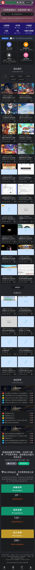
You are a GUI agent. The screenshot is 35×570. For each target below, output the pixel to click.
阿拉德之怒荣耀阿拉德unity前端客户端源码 (17, 440)
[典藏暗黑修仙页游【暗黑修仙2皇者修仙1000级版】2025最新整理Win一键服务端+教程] (9, 249)
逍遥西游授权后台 (10, 418)
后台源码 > (18, 408)
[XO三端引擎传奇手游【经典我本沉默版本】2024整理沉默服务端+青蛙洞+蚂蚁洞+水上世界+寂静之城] (26, 249)
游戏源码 (12, 76)
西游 (19, 18)
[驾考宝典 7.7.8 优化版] (26, 321)
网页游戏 (27, 156)
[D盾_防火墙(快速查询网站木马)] (9, 321)
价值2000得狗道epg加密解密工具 (26, 279)
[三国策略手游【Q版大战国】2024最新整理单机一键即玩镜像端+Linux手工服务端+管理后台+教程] (9, 269)
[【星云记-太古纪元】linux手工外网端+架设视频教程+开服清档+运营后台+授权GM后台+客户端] (26, 108)
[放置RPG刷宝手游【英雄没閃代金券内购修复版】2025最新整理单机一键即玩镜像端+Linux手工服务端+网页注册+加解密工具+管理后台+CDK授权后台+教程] (9, 128)
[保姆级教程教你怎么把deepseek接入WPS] (9, 189)
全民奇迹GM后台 (9, 413)
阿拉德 (23, 18)
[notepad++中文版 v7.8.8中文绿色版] (9, 361)
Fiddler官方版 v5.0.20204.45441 (26, 371)
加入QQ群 (12, 463)
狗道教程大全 (8, 438)
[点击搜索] (32, 14)
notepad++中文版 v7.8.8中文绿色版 (8, 371)
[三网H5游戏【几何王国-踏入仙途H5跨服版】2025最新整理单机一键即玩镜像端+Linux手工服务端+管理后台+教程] (26, 128)
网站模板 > (18, 388)
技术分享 (21, 79)
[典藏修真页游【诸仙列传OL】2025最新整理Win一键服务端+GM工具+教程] (26, 229)
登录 (28, 2)
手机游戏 (5, 95)
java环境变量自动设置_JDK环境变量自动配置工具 (26, 310)
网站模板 (28, 76)
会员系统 (26, 59)
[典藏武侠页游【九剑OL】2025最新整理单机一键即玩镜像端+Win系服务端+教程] (9, 229)
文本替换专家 (5, 350)
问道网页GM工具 (9, 416)
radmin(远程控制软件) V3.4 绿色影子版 (26, 351)
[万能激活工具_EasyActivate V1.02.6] (9, 301)
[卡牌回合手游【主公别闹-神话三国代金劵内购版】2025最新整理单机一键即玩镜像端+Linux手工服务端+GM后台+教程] (9, 149)
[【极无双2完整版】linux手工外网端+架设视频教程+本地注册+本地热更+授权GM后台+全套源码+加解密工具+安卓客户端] (9, 88)
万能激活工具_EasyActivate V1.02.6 (9, 310)
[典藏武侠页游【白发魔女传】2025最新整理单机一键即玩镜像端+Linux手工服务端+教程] (26, 149)
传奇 (14, 18)
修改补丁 (22, 216)
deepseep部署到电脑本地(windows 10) (26, 178)
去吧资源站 (17, 559)
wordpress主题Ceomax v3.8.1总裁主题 (16, 402)
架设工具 (27, 276)
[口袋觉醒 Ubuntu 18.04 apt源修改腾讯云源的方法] (26, 209)
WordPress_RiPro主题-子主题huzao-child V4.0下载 (19, 398)
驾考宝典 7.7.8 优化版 (24, 330)
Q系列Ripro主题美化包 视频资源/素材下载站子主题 (19, 400)
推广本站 (9, 48)
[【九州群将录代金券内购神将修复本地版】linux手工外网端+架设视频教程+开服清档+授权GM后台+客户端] (9, 108)
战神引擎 (10, 18)
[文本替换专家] (9, 341)
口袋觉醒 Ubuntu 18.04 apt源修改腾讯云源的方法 (26, 218)
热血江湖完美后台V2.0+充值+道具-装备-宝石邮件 (19, 420)
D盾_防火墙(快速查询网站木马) (9, 331)
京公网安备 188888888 (23, 562)
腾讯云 (9, 59)
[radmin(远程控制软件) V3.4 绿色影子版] (26, 341)
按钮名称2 (24, 463)
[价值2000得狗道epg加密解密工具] (26, 269)
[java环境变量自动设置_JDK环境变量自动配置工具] (26, 301)
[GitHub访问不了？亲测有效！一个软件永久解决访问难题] (26, 189)
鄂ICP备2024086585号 (12, 562)
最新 (5, 76)
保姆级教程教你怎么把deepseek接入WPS (9, 198)
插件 (29, 18)
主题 (26, 18)
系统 (31, 18)
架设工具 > (18, 428)
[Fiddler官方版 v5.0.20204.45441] (26, 361)
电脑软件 (20, 76)
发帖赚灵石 (26, 48)
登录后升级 (18, 503)
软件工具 (13, 79)
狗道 (17, 18)
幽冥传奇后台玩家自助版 (12, 422)
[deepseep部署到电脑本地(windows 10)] (26, 169)
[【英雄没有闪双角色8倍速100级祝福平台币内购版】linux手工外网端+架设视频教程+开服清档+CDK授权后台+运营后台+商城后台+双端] (26, 88)
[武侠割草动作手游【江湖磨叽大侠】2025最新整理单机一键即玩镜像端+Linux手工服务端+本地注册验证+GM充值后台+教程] (9, 169)
